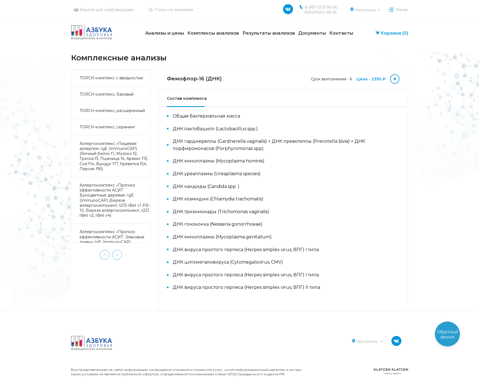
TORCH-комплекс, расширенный (112, 110)
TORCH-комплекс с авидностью (111, 77)
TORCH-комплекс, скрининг (107, 126)
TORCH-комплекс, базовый (107, 94)
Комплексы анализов (213, 33)
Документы (312, 33)
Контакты (341, 33)
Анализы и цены (164, 33)
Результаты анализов (269, 33)
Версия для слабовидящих (106, 9)
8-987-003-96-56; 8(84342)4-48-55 (321, 10)
